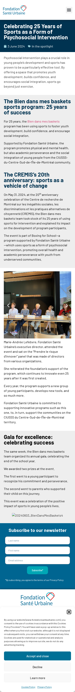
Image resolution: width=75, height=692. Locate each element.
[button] (69, 612)
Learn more (37, 678)
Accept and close (37, 656)
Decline (37, 667)
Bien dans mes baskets (43, 121)
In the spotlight (42, 46)
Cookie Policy (28, 686)
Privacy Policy (44, 686)
